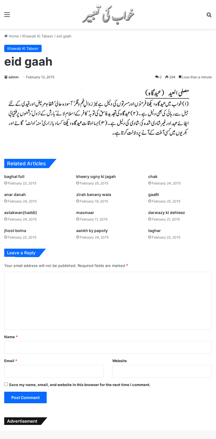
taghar (154, 230)
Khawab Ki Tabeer (37, 36)
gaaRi (153, 194)
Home (13, 36)
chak (153, 176)
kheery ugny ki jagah (96, 176)
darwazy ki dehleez (166, 212)
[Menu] (7, 16)
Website (119, 360)
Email (10, 360)
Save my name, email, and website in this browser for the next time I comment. (79, 384)
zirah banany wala (93, 194)
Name (11, 337)
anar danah (15, 194)
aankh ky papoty (92, 230)
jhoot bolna (15, 230)
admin (13, 77)
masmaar (85, 212)
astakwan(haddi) (20, 212)
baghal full (14, 176)
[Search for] (209, 16)
